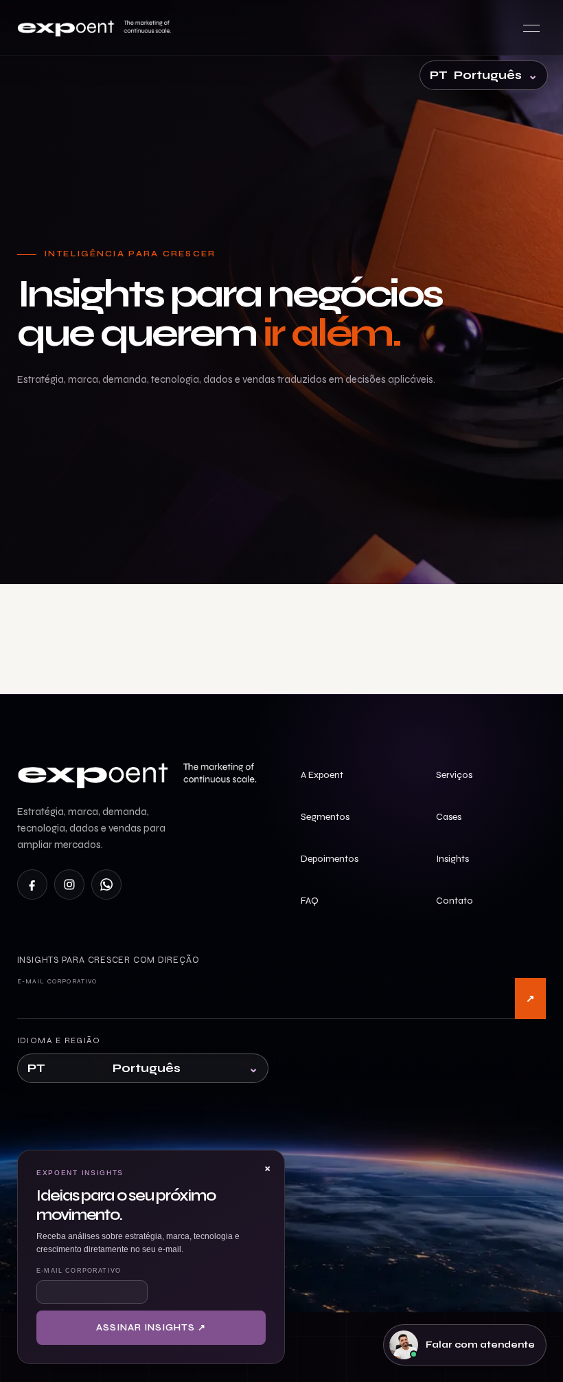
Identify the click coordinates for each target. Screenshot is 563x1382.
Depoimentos (329, 859)
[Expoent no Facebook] (32, 884)
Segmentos (325, 817)
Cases (448, 817)
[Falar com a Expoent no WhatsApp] (106, 884)
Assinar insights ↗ (530, 998)
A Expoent (322, 775)
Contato (454, 900)
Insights (452, 859)
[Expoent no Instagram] (69, 884)
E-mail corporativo (57, 981)
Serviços (454, 775)
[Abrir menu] (531, 27)
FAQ (310, 900)
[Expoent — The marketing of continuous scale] (96, 28)
